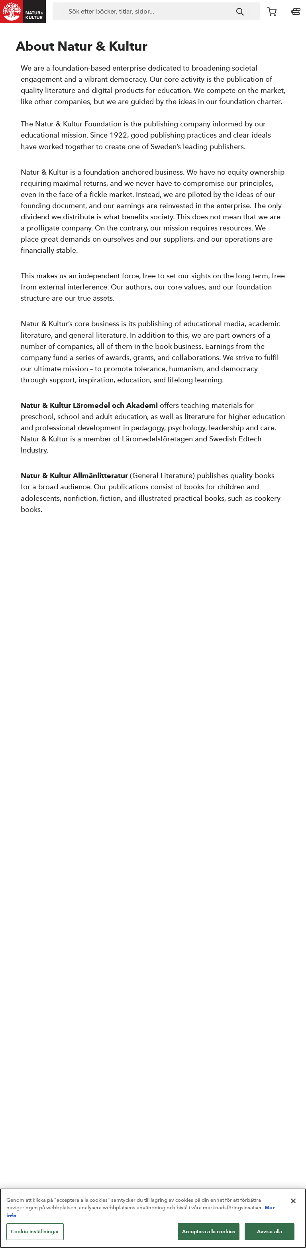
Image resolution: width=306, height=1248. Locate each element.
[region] (153, 1218)
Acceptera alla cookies (208, 1231)
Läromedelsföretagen (157, 439)
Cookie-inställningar (35, 1231)
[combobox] (156, 11)
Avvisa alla (269, 1231)
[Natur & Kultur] (23, 11)
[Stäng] (293, 1201)
